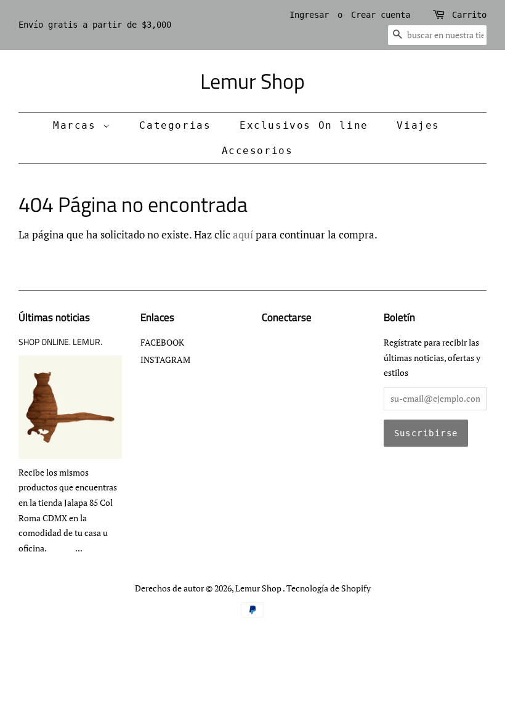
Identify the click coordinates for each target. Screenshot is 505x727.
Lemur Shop (252, 81)
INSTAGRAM (165, 359)
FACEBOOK (162, 342)
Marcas (78, 125)
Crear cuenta (380, 15)
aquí (243, 234)
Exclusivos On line (304, 125)
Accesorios (257, 150)
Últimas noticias (54, 317)
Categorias (175, 125)
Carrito (469, 15)
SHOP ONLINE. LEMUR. (60, 342)
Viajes (418, 125)
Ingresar (309, 15)
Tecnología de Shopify (328, 588)
